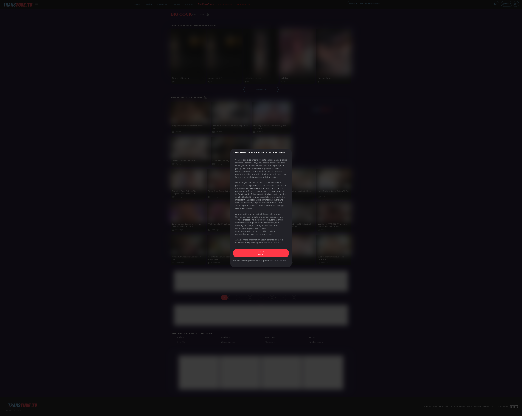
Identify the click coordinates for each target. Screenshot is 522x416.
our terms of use (278, 261)
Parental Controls (272, 243)
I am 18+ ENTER (261, 253)
